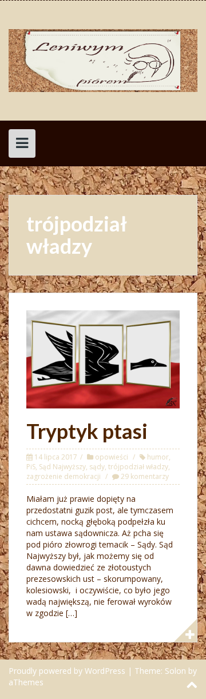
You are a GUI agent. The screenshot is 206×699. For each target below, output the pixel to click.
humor (158, 457)
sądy (97, 467)
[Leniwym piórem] (103, 59)
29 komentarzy (145, 476)
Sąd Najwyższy (62, 467)
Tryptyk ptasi (87, 431)
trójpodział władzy (138, 467)
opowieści (111, 457)
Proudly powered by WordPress (67, 670)
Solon (175, 670)
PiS (30, 467)
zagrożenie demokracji (63, 476)
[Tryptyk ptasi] (103, 358)
